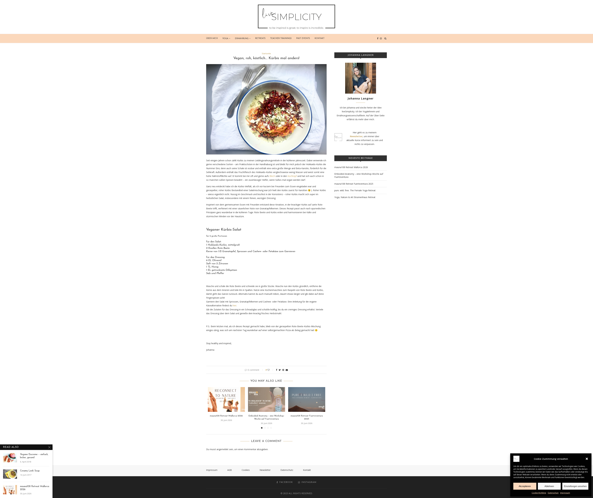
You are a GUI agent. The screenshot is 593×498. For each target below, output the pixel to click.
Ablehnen (549, 486)
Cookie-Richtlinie (539, 493)
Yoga (225, 39)
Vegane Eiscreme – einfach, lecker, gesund (34, 456)
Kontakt (319, 38)
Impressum (565, 493)
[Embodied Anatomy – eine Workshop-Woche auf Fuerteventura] (266, 399)
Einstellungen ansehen (575, 486)
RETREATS (260, 38)
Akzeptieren (525, 486)
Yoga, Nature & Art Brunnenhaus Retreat (354, 197)
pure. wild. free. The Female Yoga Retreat (355, 190)
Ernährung (241, 39)
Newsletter (265, 469)
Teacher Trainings (281, 38)
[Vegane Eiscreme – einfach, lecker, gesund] (10, 457)
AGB (229, 469)
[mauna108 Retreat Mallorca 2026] (226, 399)
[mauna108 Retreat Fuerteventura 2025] (306, 399)
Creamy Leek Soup (30, 471)
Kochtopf (292, 176)
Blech (272, 176)
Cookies (246, 469)
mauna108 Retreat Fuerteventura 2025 (353, 183)
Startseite (266, 53)
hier (234, 305)
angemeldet (222, 449)
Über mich (212, 38)
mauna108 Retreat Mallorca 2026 (226, 416)
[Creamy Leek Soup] (10, 474)
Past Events (303, 38)
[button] (586, 458)
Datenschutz (553, 493)
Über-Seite (379, 115)
